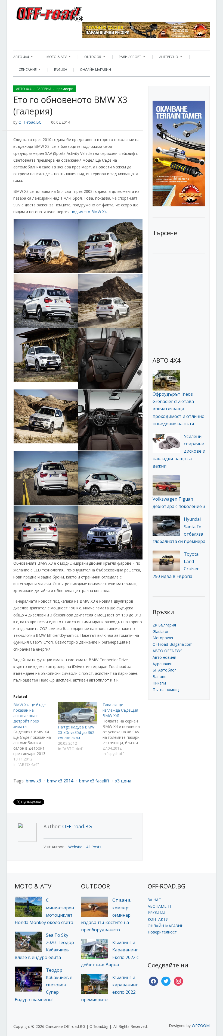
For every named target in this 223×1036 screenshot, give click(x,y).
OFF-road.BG (30, 122)
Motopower (163, 637)
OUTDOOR (90, 58)
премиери (65, 89)
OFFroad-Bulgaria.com (173, 644)
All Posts (93, 846)
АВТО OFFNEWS (167, 650)
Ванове (159, 676)
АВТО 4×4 (21, 58)
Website (75, 846)
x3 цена (123, 781)
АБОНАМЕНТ (160, 906)
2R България (164, 625)
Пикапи (159, 683)
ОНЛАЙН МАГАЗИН (95, 69)
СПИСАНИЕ (24, 71)
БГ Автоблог (164, 670)
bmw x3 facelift (94, 781)
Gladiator (161, 631)
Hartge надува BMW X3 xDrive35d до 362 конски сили (76, 732)
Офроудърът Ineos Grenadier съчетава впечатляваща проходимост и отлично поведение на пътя (179, 409)
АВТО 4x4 (23, 89)
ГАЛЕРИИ (44, 89)
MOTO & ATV (54, 58)
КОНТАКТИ (158, 919)
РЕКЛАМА (157, 912)
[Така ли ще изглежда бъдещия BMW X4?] (125, 729)
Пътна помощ (166, 689)
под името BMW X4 (89, 211)
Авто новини (164, 657)
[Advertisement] (188, 298)
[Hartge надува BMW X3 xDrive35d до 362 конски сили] (77, 713)
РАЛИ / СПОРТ (127, 58)
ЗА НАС (154, 899)
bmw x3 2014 (60, 781)
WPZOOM (201, 1025)
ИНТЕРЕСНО (165, 58)
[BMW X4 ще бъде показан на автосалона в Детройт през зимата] (35, 734)
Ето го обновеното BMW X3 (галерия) (70, 105)
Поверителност (162, 932)
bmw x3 (33, 781)
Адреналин (162, 663)
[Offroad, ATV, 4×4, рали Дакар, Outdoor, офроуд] (61, 12)
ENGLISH (60, 69)
